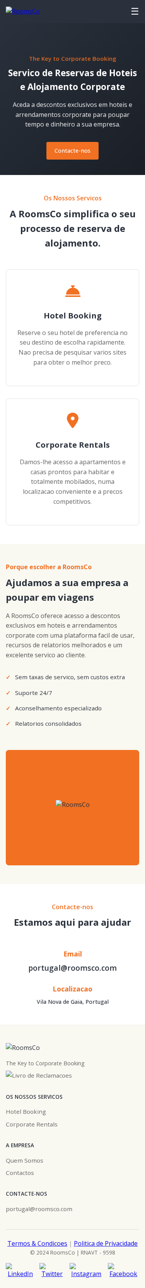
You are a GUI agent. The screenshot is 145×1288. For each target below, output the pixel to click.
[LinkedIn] (20, 1271)
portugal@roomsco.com (72, 968)
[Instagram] (86, 1271)
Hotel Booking (26, 1111)
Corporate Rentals (32, 1124)
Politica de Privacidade (106, 1243)
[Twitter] (52, 1271)
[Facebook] (123, 1271)
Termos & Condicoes (37, 1243)
